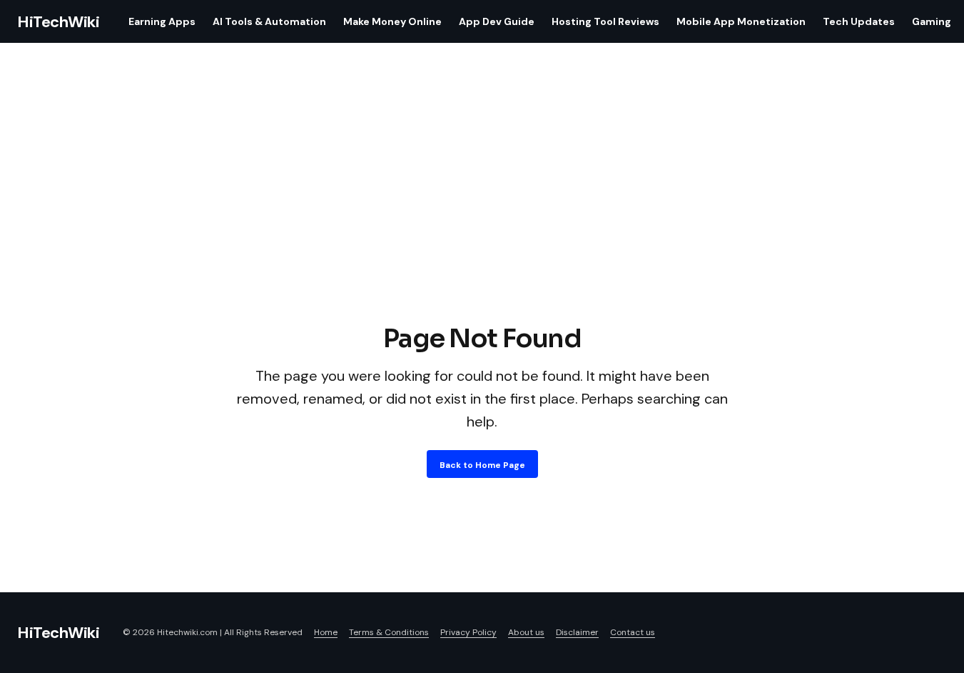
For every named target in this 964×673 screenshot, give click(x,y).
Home (326, 632)
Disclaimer (577, 632)
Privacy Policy (468, 632)
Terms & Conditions (389, 632)
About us (526, 632)
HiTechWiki (58, 21)
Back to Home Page (482, 465)
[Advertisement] (482, 213)
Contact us (632, 632)
